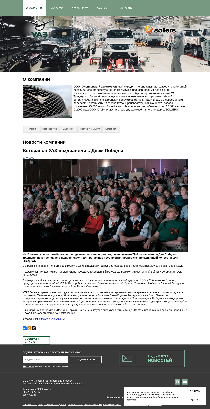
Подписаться (86, 359)
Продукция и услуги (89, 128)
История (31, 128)
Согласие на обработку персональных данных (44, 404)
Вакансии (68, 128)
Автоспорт (110, 128)
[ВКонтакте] (25, 328)
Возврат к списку (32, 340)
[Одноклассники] (29, 328)
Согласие (29, 366)
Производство (49, 128)
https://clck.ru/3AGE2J (52, 319)
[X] (34, 328)
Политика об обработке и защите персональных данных (94, 404)
